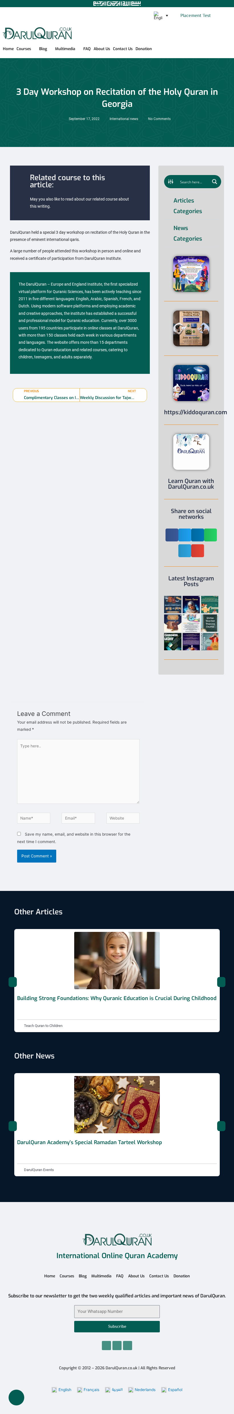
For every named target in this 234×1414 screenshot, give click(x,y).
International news (124, 119)
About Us (102, 48)
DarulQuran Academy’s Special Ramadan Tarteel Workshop (89, 1142)
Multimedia (65, 48)
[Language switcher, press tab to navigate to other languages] (161, 15)
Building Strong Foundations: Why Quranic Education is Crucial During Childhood (117, 998)
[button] (218, 15)
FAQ (87, 48)
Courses (24, 48)
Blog (43, 48)
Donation (144, 48)
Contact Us (123, 48)
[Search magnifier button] (214, 181)
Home (8, 48)
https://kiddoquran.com (195, 412)
